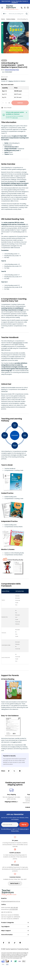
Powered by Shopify (23, 949)
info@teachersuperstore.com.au (10, 901)
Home (3, 19)
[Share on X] (14, 771)
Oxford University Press (12, 70)
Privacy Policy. (15, 831)
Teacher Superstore (11, 949)
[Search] (27, 14)
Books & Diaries (11, 19)
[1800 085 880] (22, 8)
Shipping (10, 81)
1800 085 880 (14, 907)
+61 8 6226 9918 (13, 909)
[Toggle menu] (2, 8)
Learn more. (15, 117)
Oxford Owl (4, 391)
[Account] (25, 8)
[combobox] (15, 13)
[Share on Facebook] (8, 771)
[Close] (26, 112)
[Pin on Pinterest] (20, 771)
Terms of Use (23, 829)
